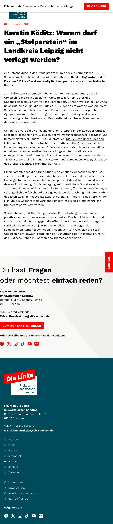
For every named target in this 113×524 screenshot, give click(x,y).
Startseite (14, 439)
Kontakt (13, 467)
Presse (12, 461)
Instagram (16, 344)
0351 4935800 (20, 312)
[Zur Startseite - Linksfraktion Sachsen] (20, 382)
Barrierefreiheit (18, 498)
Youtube (30, 344)
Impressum (15, 482)
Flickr (36, 344)
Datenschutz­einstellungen (57, 6)
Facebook (2, 344)
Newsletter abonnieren (23, 493)
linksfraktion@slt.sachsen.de (29, 316)
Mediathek (15, 456)
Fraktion (13, 450)
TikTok (23, 344)
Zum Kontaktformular (22, 326)
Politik (12, 445)
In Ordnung (96, 6)
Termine (13, 472)
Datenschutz (16, 487)
